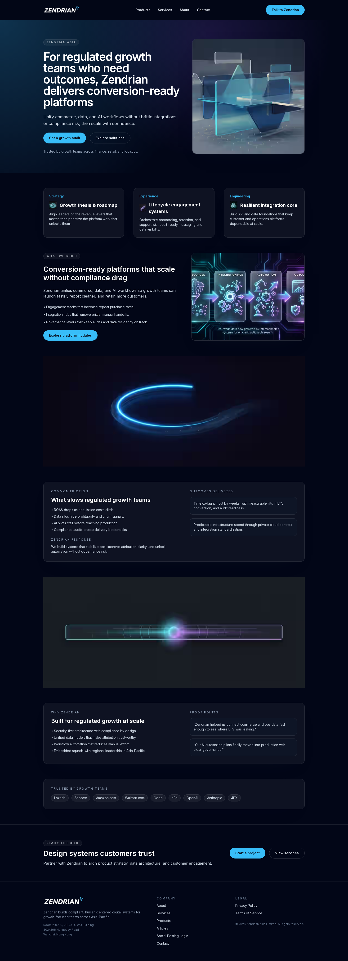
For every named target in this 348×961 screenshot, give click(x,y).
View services (287, 853)
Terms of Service (248, 913)
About (184, 10)
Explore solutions (110, 138)
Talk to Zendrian (285, 10)
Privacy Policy (246, 905)
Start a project (247, 853)
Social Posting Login (172, 936)
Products (143, 10)
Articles (162, 928)
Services (165, 10)
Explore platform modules (70, 335)
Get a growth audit (64, 138)
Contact (203, 10)
